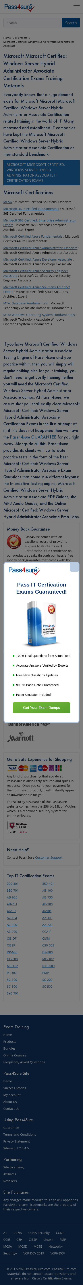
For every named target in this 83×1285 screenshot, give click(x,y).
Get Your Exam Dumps (41, 708)
